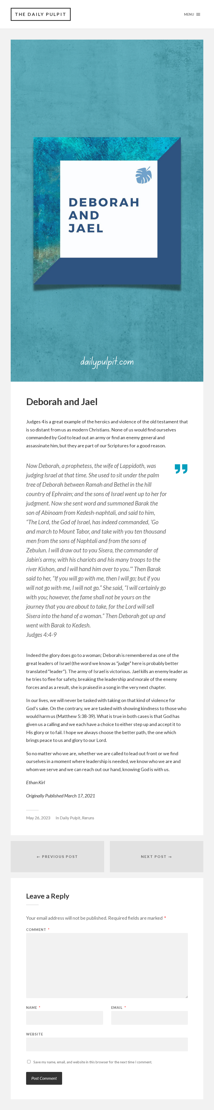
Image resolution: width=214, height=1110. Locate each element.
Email (118, 1007)
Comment (38, 929)
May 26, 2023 (38, 817)
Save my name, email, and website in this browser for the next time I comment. (92, 1062)
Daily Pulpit (70, 817)
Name (33, 1007)
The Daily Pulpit (41, 14)
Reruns (88, 817)
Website (34, 1034)
